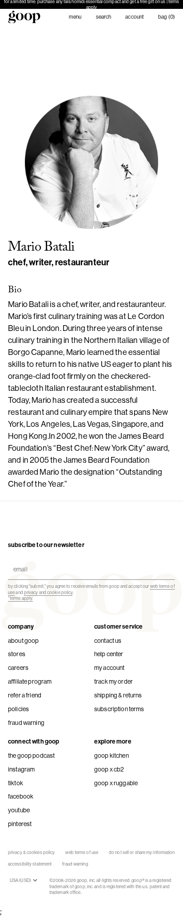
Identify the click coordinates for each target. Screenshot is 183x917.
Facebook (20, 796)
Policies (18, 708)
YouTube (19, 810)
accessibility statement (30, 864)
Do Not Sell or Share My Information (142, 852)
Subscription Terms (119, 708)
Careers (18, 667)
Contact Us (107, 640)
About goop (23, 640)
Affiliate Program (30, 681)
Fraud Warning (26, 722)
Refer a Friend (24, 695)
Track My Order (113, 681)
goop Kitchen (111, 755)
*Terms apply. (20, 598)
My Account (109, 667)
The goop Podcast (31, 755)
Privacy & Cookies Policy (31, 852)
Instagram (21, 769)
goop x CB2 (109, 769)
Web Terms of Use (81, 852)
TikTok (15, 783)
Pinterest (20, 823)
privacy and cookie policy (48, 592)
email (18, 561)
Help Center (108, 653)
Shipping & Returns (118, 695)
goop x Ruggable (116, 783)
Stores (16, 653)
